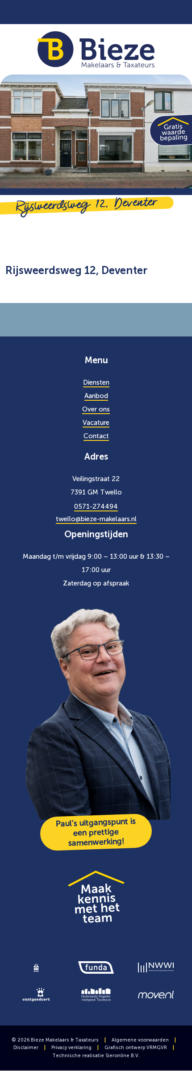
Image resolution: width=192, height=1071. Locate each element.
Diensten (96, 382)
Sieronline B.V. (122, 1056)
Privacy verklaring (71, 1047)
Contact (96, 436)
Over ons (96, 409)
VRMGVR (156, 1047)
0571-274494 (96, 506)
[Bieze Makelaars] (96, 49)
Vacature (96, 423)
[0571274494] (79, 12)
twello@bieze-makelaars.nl (96, 519)
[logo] (36, 967)
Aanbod (96, 396)
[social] (118, 12)
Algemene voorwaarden (140, 1040)
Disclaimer (25, 1047)
